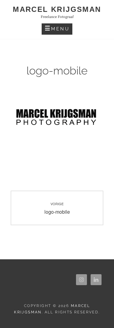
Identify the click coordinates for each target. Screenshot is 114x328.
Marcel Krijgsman (57, 9)
